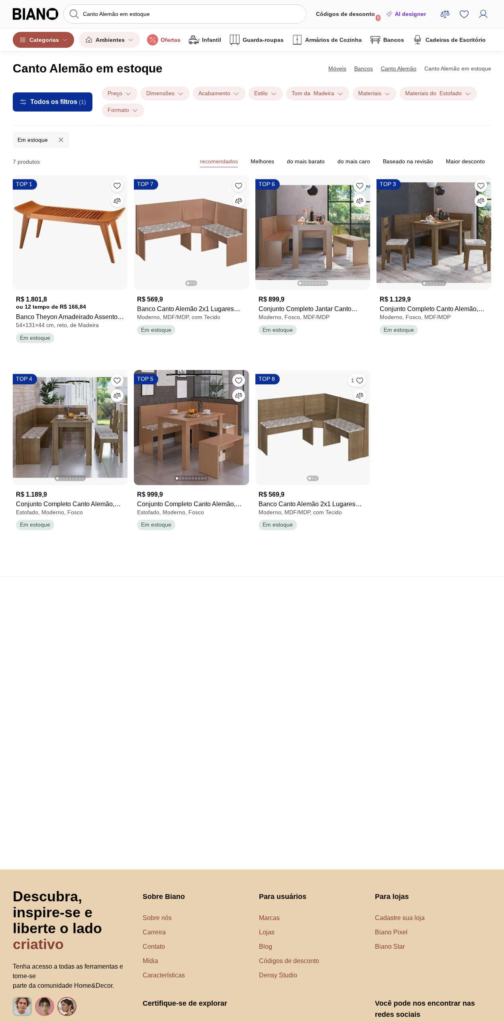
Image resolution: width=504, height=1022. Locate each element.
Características (164, 975)
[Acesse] (483, 14)
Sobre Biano (164, 897)
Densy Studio (278, 975)
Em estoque (33, 140)
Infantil (211, 40)
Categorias (44, 40)
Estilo (261, 93)
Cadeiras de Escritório (456, 40)
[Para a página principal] (36, 13)
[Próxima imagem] (242, 230)
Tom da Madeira (313, 93)
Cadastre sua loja (400, 917)
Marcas (269, 917)
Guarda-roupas (263, 40)
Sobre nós (157, 917)
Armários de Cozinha (333, 40)
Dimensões (160, 93)
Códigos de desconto (348, 16)
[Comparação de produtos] (445, 14)
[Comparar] (117, 200)
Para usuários (282, 897)
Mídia (150, 960)
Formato (118, 110)
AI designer (410, 14)
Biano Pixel (391, 932)
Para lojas (392, 897)
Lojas (267, 932)
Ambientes (110, 40)
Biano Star (390, 946)
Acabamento (214, 93)
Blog (265, 946)
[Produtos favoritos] (464, 14)
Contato (154, 946)
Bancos (393, 40)
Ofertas (170, 40)
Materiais (369, 93)
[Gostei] (117, 185)
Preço (115, 93)
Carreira (154, 932)
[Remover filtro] (61, 140)
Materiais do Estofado (433, 93)
